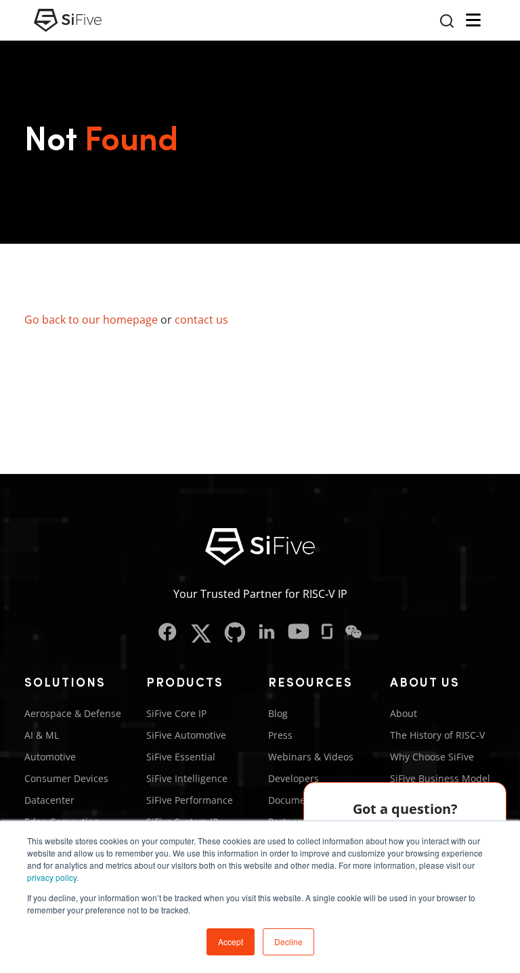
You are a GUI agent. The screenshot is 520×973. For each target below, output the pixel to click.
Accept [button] (230, 941)
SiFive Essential (180, 756)
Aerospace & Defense (72, 713)
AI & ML (41, 735)
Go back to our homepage (91, 319)
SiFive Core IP (176, 713)
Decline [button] (288, 941)
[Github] (235, 633)
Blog (278, 713)
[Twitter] (201, 633)
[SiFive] (68, 20)
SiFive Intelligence (187, 778)
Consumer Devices (66, 778)
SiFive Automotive (186, 735)
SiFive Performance (189, 800)
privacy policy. (53, 877)
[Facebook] (167, 633)
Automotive (50, 756)
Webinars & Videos (310, 756)
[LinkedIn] (267, 633)
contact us (201, 319)
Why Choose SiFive (432, 756)
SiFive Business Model (440, 778)
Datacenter (49, 800)
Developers (293, 778)
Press (280, 735)
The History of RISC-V (437, 735)
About (403, 713)
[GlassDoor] (327, 633)
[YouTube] (298, 633)
